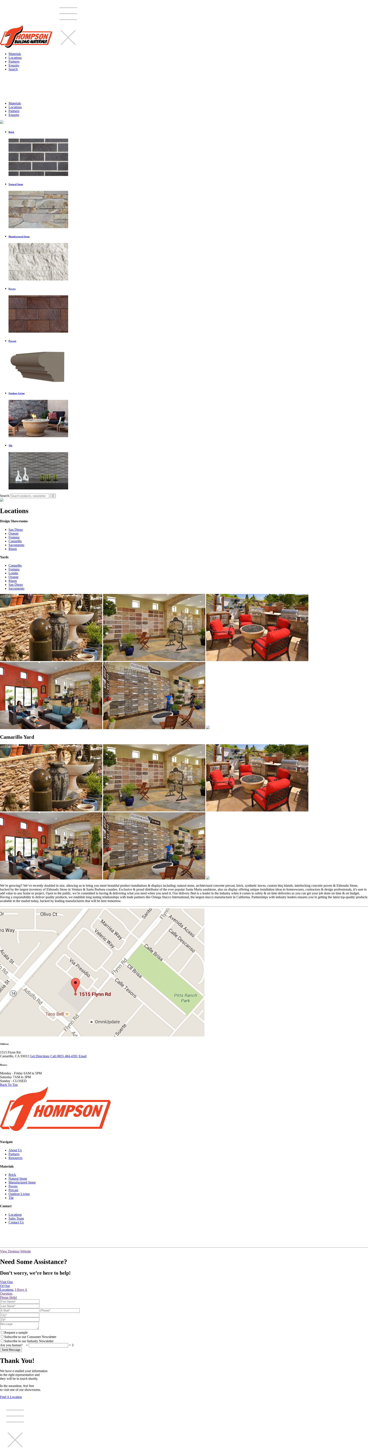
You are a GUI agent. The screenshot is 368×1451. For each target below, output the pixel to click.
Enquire (14, 65)
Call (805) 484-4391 (64, 1056)
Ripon (13, 549)
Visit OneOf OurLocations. (7, 1285)
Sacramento (16, 545)
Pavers (13, 1186)
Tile (11, 1198)
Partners (14, 61)
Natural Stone (18, 1178)
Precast (13, 1190)
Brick (12, 1175)
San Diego (16, 529)
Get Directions (39, 1056)
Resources (15, 1158)
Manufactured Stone (22, 1182)
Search (13, 69)
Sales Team (16, 1218)
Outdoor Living (19, 1194)
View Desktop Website (15, 1251)
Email (82, 1056)
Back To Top (9, 1085)
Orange (14, 533)
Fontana (14, 537)
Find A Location (11, 1397)
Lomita (13, 573)
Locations (15, 57)
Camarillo (15, 541)
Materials (15, 54)
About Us (15, 1150)
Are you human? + (14, 1345)
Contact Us (16, 1222)
